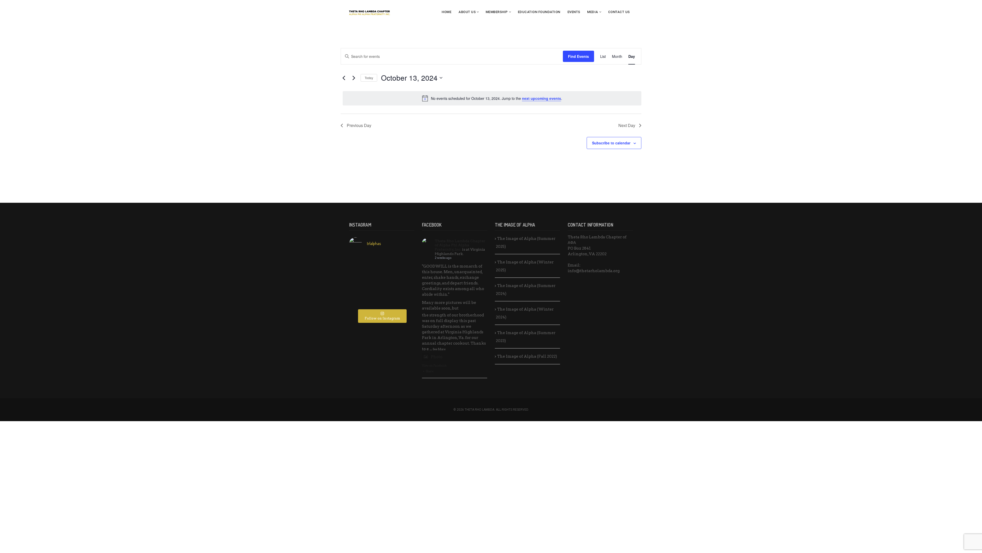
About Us (467, 12)
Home (446, 12)
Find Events (578, 56)
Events (573, 12)
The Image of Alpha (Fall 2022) (527, 356)
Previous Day (359, 125)
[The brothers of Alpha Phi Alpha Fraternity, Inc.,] (360, 287)
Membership (497, 12)
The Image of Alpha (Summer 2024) (525, 289)
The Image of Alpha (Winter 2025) (525, 266)
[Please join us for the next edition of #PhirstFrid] (382, 287)
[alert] (492, 98)
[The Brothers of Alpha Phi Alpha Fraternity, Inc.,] (403, 287)
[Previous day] (344, 78)
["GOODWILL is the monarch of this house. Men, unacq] (403, 262)
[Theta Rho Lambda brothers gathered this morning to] (403, 299)
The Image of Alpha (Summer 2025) (525, 242)
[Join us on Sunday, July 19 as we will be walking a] (403, 274)
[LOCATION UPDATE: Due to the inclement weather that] (360, 274)
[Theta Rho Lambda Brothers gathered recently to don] (382, 299)
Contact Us (619, 12)
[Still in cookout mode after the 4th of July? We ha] (382, 274)
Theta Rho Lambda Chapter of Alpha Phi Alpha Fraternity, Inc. (460, 245)
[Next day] (354, 78)
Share (429, 371)
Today (369, 78)
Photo (436, 357)
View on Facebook (434, 365)
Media (592, 12)
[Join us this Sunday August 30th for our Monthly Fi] (360, 262)
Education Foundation (539, 12)
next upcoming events (541, 98)
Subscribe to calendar (611, 142)
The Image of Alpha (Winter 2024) (525, 313)
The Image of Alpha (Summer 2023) (525, 337)
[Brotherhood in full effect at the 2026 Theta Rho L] (382, 262)
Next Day (626, 125)
